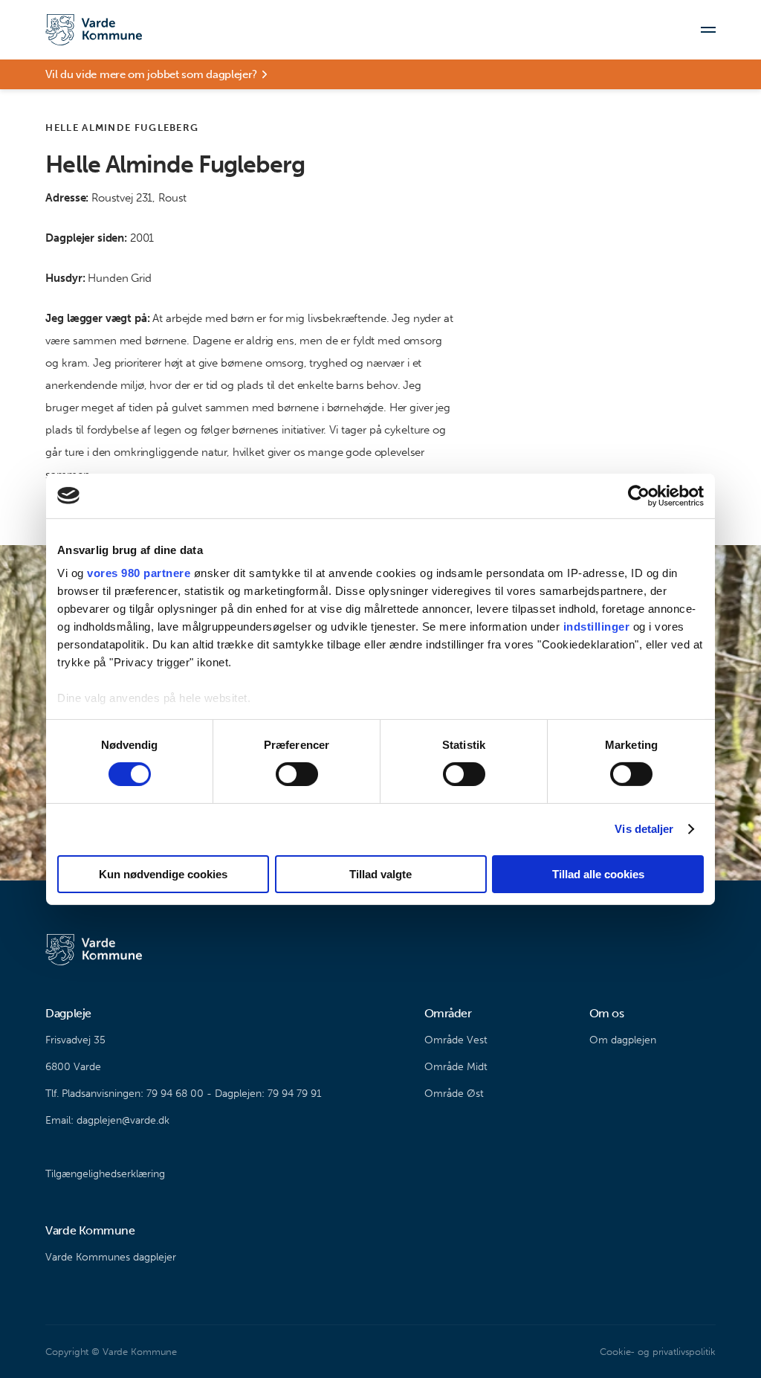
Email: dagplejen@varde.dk (107, 1120)
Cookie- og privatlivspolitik (657, 1351)
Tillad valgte (380, 874)
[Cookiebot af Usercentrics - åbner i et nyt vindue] (639, 495)
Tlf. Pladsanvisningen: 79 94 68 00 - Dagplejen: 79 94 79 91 (183, 1093)
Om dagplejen (622, 1040)
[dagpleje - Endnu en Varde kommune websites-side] (93, 29)
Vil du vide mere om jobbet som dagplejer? (151, 74)
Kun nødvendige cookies (163, 874)
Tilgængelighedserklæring (105, 1174)
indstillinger (596, 626)
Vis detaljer (644, 828)
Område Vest (456, 1040)
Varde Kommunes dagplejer (110, 1257)
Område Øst (454, 1093)
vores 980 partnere (138, 573)
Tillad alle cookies (598, 874)
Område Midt (456, 1066)
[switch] (297, 774)
